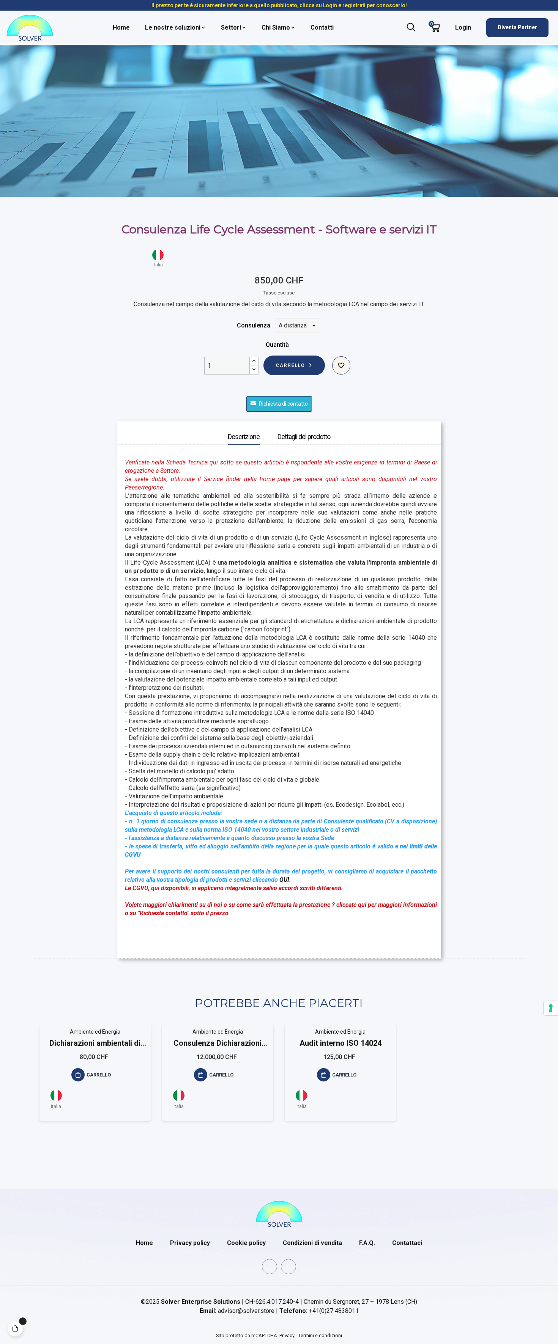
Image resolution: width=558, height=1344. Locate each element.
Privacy (287, 1335)
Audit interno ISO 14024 (340, 1043)
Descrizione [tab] (244, 437)
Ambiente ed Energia (95, 1032)
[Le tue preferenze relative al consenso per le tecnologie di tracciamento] (551, 1008)
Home (144, 1242)
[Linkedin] (269, 1266)
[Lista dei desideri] (341, 365)
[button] (517, 27)
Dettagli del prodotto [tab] (303, 437)
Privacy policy (190, 1242)
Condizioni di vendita (312, 1242)
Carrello (290, 365)
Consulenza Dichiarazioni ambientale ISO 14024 (217, 1044)
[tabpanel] (95, 1078)
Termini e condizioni (320, 1335)
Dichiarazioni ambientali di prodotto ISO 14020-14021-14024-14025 (95, 1044)
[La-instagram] (288, 1266)
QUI (284, 879)
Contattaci (407, 1242)
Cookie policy (246, 1242)
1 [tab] (279, 1142)
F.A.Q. (367, 1242)
